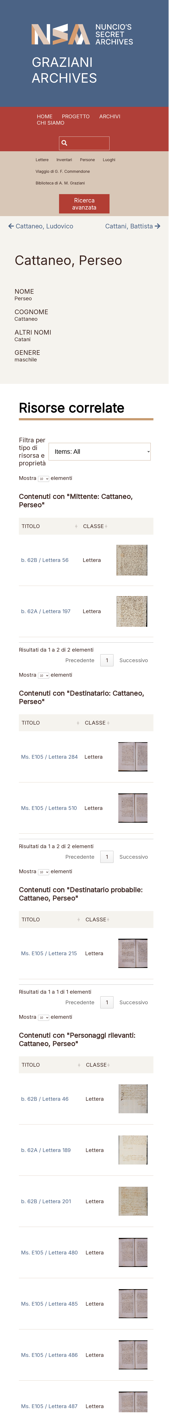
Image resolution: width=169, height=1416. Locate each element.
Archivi (109, 116)
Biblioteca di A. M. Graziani (60, 183)
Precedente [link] (79, 1002)
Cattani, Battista (130, 226)
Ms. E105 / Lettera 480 (49, 1252)
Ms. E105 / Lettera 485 (49, 1304)
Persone (87, 159)
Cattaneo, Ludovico (43, 226)
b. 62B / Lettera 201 (46, 1201)
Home (44, 116)
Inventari (64, 159)
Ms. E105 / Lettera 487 (49, 1406)
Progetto (76, 116)
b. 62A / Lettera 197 (45, 611)
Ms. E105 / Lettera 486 (49, 1355)
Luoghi (109, 159)
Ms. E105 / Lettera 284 (49, 757)
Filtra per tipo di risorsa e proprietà (32, 451)
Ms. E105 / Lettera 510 (49, 808)
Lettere (42, 159)
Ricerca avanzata (84, 204)
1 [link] (107, 1002)
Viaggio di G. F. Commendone (63, 171)
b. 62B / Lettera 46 (44, 1099)
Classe (96, 919)
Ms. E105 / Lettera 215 (49, 953)
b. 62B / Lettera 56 (44, 560)
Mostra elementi (45, 871)
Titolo (31, 919)
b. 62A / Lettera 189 (46, 1150)
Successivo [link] (133, 1002)
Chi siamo (51, 123)
